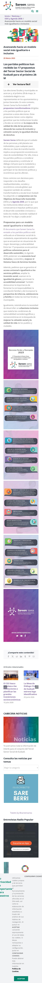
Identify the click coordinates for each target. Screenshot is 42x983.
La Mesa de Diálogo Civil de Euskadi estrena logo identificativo (30, 689)
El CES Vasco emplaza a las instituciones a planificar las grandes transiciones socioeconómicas (12, 691)
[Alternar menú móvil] (37, 11)
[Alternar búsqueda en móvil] (32, 11)
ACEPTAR (21, 979)
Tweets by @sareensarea (21, 813)
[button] (21, 84)
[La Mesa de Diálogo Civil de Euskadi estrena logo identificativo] (31, 671)
